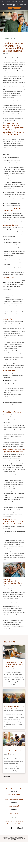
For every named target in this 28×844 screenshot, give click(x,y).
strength (10, 301)
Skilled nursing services (8, 380)
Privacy (14, 820)
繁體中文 (22, 837)
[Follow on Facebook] (13, 817)
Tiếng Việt (5, 838)
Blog (12, 668)
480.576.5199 (14, 791)
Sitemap (8, 820)
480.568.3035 (14, 809)
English (16, 837)
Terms (20, 820)
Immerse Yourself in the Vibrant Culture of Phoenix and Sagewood (12, 751)
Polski (20, 839)
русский (15, 838)
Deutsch (12, 838)
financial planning (10, 186)
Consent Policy (9, 821)
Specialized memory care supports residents (13, 321)
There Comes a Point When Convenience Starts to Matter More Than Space (13, 664)
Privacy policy (17, 7)
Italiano (17, 839)
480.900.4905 (14, 796)
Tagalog (8, 839)
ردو (10, 839)
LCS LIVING (17, 823)
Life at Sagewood (18, 710)
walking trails (10, 247)
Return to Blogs (11, 38)
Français (8, 838)
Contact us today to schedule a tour (11, 622)
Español (19, 837)
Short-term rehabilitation (8, 414)
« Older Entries (6, 776)
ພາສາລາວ (19, 838)
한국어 (12, 839)
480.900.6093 (14, 802)
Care (9, 465)
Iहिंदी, (15, 839)
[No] (26, 5)
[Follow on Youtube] (15, 817)
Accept (10, 7)
